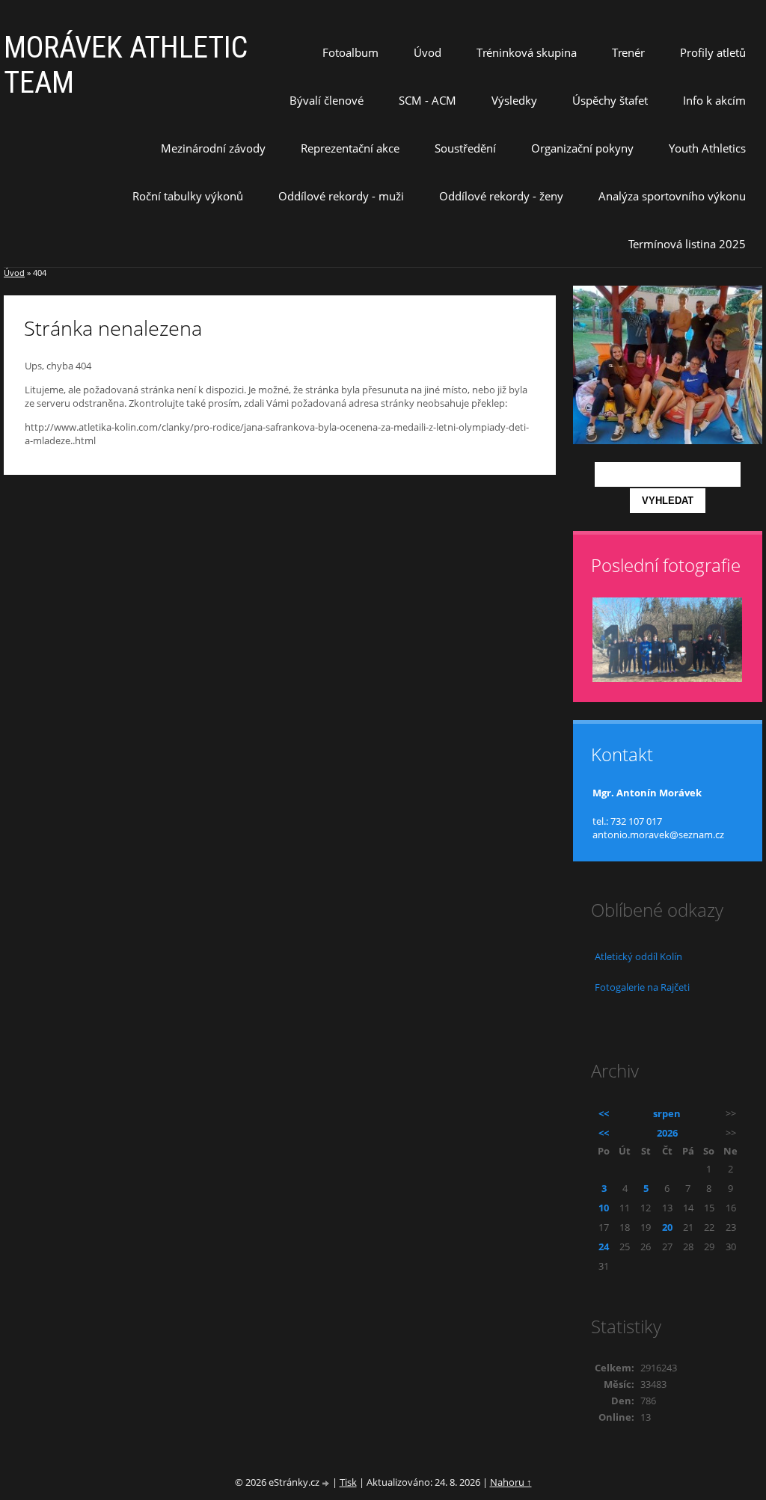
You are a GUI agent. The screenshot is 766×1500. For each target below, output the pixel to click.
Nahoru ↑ (511, 1482)
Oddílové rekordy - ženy (501, 195)
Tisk (348, 1482)
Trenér (628, 52)
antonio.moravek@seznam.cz (658, 834)
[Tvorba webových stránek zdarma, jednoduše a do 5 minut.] (327, 1483)
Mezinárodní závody (213, 148)
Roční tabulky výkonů (187, 195)
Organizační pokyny (582, 148)
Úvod (427, 52)
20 (667, 1227)
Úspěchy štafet (610, 100)
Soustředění (465, 148)
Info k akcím (714, 100)
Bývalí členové (326, 100)
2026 (667, 1133)
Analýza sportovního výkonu (672, 195)
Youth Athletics (707, 148)
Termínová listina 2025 (687, 243)
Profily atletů (713, 52)
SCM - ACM (427, 100)
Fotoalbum (350, 52)
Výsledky (514, 100)
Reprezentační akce (350, 148)
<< (603, 1113)
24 (603, 1246)
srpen (667, 1113)
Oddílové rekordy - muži (341, 195)
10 (603, 1207)
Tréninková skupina (527, 52)
